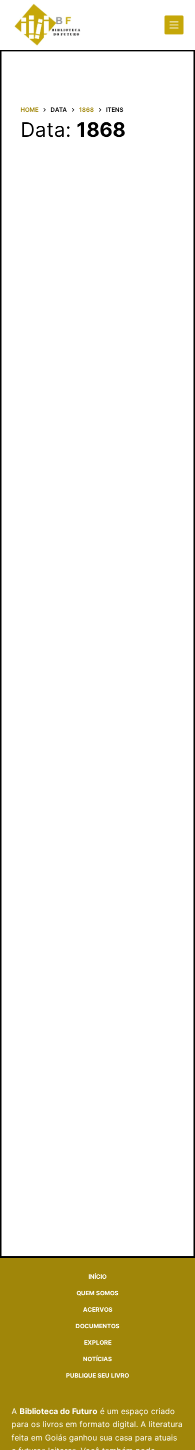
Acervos (97, 1309)
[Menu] (174, 24)
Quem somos (97, 1293)
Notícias (97, 1359)
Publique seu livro (97, 1375)
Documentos (98, 1326)
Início (97, 1276)
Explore (98, 1342)
